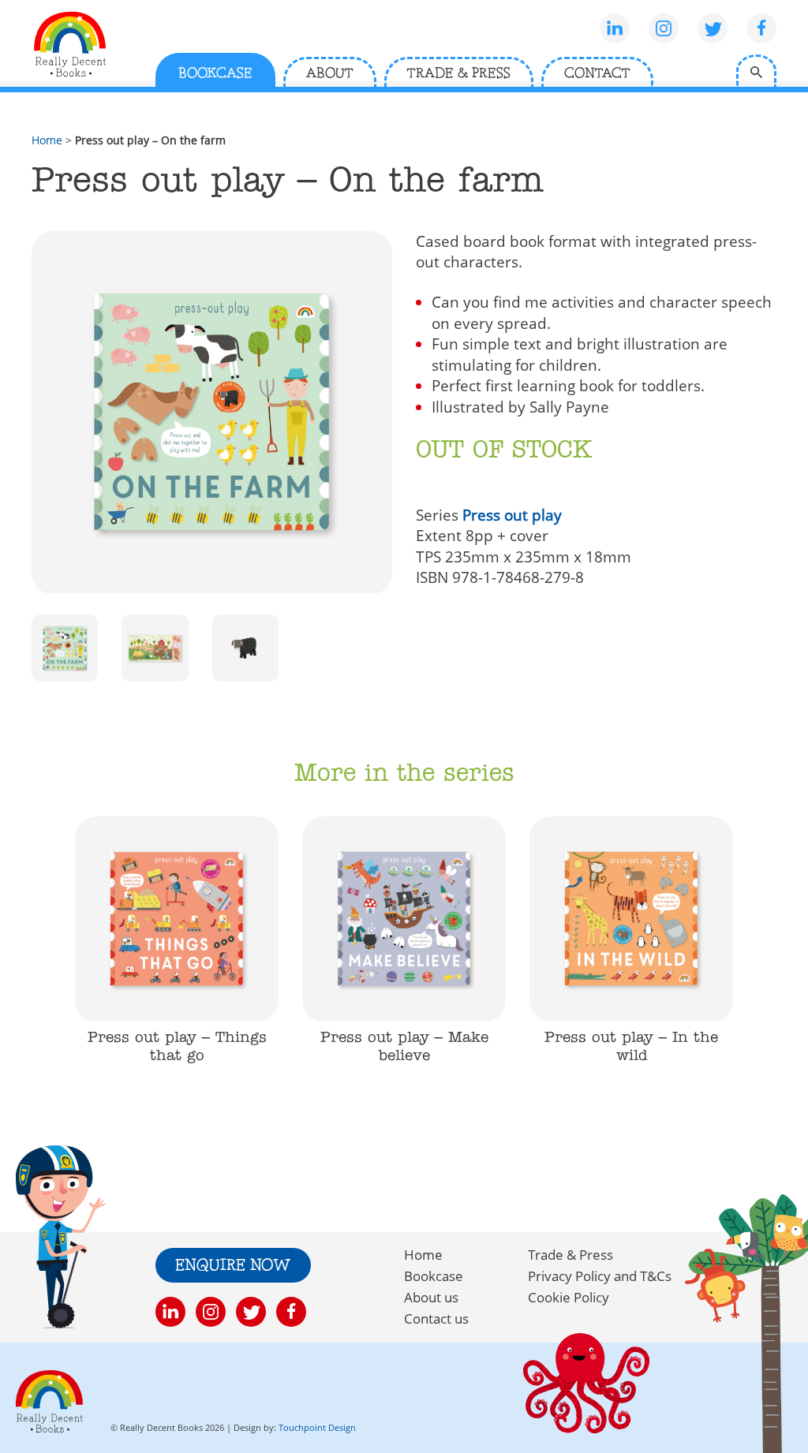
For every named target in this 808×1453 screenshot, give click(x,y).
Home (47, 140)
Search (756, 70)
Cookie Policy (568, 1297)
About (330, 74)
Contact (597, 74)
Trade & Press (459, 74)
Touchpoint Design (317, 1427)
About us (431, 1297)
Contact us (436, 1318)
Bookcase (215, 74)
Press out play (512, 515)
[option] (177, 949)
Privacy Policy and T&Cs (599, 1276)
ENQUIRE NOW (233, 1266)
